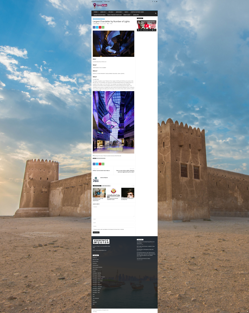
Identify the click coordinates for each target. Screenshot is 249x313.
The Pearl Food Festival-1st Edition (143, 258)
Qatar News (119, 12)
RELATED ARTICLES (97, 185)
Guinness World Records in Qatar (101, 17)
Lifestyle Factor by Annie (137, 12)
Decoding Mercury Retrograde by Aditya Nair (127, 199)
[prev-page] (132, 186)
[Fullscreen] (154, 30)
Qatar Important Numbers (97, 267)
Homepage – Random (97, 288)
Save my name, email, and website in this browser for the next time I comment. (109, 229)
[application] (146, 25)
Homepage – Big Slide (97, 273)
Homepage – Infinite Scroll (98, 278)
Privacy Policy (95, 261)
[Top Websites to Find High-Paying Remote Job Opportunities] (99, 192)
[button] (155, 13)
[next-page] (133, 186)
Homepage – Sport (96, 290)
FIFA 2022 (111, 12)
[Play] (138, 30)
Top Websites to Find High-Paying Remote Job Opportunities (98, 199)
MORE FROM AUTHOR (106, 185)
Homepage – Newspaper (97, 286)
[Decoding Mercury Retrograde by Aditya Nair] (127, 192)
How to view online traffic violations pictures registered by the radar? (125, 171)
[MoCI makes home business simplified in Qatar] (113, 192)
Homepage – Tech (96, 292)
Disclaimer (95, 263)
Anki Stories (95, 269)
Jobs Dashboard (96, 298)
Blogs (126, 12)
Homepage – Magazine (97, 284)
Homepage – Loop (96, 282)
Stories (95, 12)
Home (94, 17)
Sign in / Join (107, 1)
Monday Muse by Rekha (99, 14)
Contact (94, 271)
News (94, 300)
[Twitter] (97, 27)
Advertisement (95, 265)
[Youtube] (156, 2)
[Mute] (152, 30)
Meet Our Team (96, 259)
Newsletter (95, 302)
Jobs (94, 294)
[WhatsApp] (103, 27)
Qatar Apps (136, 14)
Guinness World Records (101, 158)
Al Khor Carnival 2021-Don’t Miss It (101, 170)
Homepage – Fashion (97, 274)
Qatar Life (103, 12)
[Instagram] (154, 2)
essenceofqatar (96, 23)
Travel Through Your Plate (114, 14)
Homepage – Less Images (98, 280)
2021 (94, 304)
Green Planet (126, 14)
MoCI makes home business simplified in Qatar (112, 199)
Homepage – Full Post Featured (99, 276)
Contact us (95, 257)
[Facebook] (152, 2)
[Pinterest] (100, 27)
